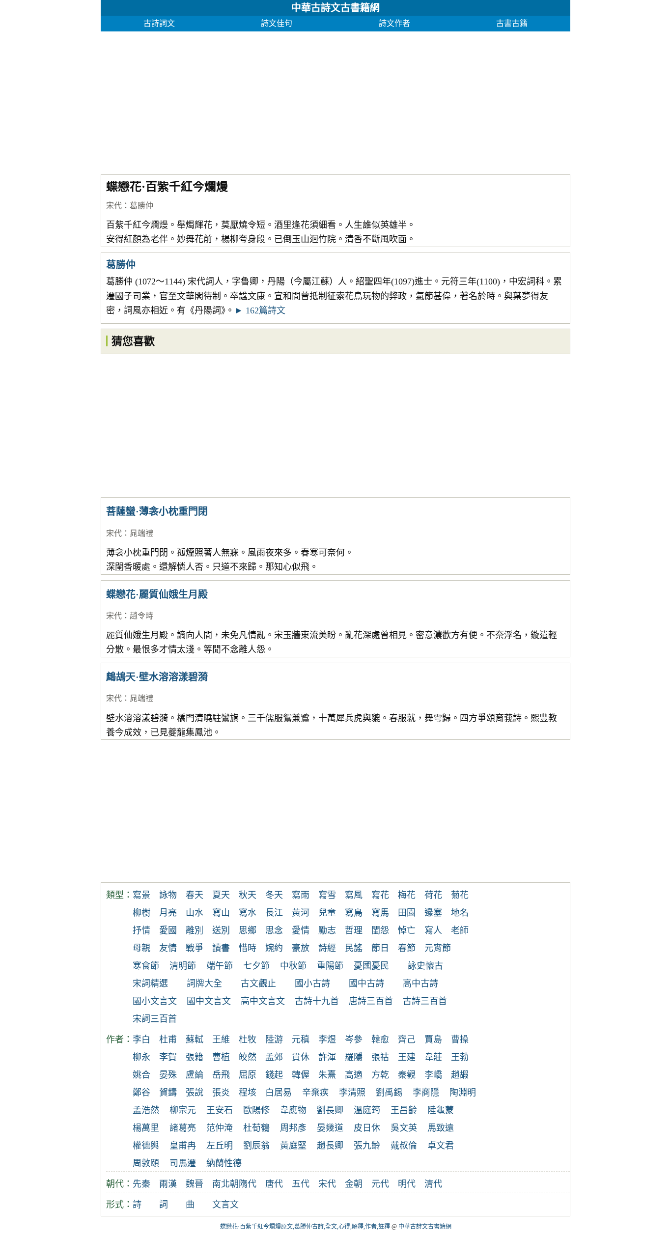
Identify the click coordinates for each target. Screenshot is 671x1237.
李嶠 (433, 1075)
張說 (194, 1092)
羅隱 (354, 1057)
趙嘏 (460, 1075)
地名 (460, 913)
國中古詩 (366, 983)
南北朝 (225, 1184)
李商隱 (426, 1092)
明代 (407, 1184)
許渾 (327, 1057)
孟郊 (274, 1057)
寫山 (221, 913)
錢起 (274, 1075)
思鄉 (247, 930)
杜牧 (247, 1039)
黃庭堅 (293, 1146)
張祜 (380, 1057)
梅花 (407, 895)
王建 (407, 1057)
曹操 (460, 1039)
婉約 (274, 948)
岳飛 (221, 1075)
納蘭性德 (224, 1163)
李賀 (168, 1057)
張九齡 (367, 1146)
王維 (221, 1039)
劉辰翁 (256, 1146)
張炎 (221, 1092)
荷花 (433, 895)
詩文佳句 (276, 23)
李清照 (352, 1092)
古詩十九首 (317, 1001)
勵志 (327, 930)
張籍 (194, 1057)
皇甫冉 (182, 1146)
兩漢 (168, 1184)
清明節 (182, 966)
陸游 (274, 1039)
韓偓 (300, 1075)
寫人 (433, 930)
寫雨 (300, 895)
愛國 (168, 930)
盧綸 (194, 1075)
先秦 (141, 1184)
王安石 (219, 1110)
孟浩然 (146, 1110)
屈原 (247, 1075)
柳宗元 (182, 1110)
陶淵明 (462, 1092)
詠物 (168, 895)
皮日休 (367, 1128)
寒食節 (146, 966)
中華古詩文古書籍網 (335, 7)
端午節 (219, 966)
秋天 (247, 895)
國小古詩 (312, 983)
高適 (354, 1075)
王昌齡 (404, 1110)
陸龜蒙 (440, 1110)
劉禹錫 (389, 1092)
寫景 (141, 895)
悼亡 (407, 930)
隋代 (247, 1184)
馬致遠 (440, 1128)
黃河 (300, 913)
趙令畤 (141, 616)
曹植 (221, 1057)
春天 (194, 895)
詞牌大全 (204, 983)
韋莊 (433, 1057)
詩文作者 (394, 23)
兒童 (327, 913)
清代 (433, 1184)
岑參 (354, 1039)
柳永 (141, 1057)
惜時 (247, 948)
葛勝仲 (141, 205)
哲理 (354, 930)
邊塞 (433, 913)
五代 (300, 1184)
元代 (380, 1184)
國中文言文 (209, 1001)
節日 (380, 948)
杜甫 (168, 1039)
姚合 (141, 1075)
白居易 (278, 1092)
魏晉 (194, 1184)
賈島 (433, 1039)
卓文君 (440, 1146)
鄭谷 (141, 1092)
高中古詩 (420, 983)
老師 (460, 930)
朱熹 (327, 1075)
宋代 (114, 205)
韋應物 (293, 1110)
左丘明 (219, 1146)
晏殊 (168, 1075)
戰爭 (194, 948)
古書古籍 (512, 23)
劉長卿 (330, 1110)
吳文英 (404, 1128)
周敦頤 (146, 1163)
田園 (407, 913)
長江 (274, 913)
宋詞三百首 (155, 1019)
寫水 (247, 913)
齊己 (407, 1039)
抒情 (141, 930)
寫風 (354, 895)
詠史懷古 (425, 966)
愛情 (300, 930)
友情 (168, 948)
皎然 (247, 1057)
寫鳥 (354, 913)
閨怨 (380, 930)
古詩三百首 (425, 1001)
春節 (407, 948)
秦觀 (407, 1075)
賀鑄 (168, 1092)
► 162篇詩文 (259, 310)
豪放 (300, 948)
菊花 (460, 895)
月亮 (168, 913)
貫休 (300, 1057)
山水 (194, 913)
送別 (221, 930)
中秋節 (293, 966)
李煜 (327, 1039)
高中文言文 (263, 1001)
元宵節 (437, 948)
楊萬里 (146, 1128)
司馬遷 (182, 1163)
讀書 (221, 948)
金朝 (354, 1184)
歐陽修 (256, 1110)
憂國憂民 (371, 966)
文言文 (225, 1204)
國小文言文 (155, 1001)
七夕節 (256, 966)
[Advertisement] (335, 100)
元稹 (300, 1039)
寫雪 (327, 895)
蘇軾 (194, 1039)
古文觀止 (258, 983)
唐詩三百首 (371, 1001)
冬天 (274, 895)
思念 (274, 930)
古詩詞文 (159, 23)
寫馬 (380, 913)
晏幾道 (330, 1128)
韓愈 (380, 1039)
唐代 (274, 1184)
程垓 (247, 1092)
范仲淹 (219, 1128)
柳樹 (141, 913)
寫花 (380, 895)
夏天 (221, 895)
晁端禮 (141, 533)
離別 (194, 930)
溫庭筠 (367, 1110)
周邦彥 (293, 1128)
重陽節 (330, 966)
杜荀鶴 (256, 1128)
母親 (141, 948)
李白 (141, 1039)
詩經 (327, 948)
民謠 (354, 948)
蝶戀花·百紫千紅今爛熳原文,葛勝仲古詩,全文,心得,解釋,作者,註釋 (305, 1226)
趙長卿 (330, 1146)
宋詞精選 (150, 983)
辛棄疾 (315, 1092)
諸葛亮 (182, 1128)
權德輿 (146, 1146)
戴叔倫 (404, 1146)
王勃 (460, 1057)
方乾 (380, 1075)
